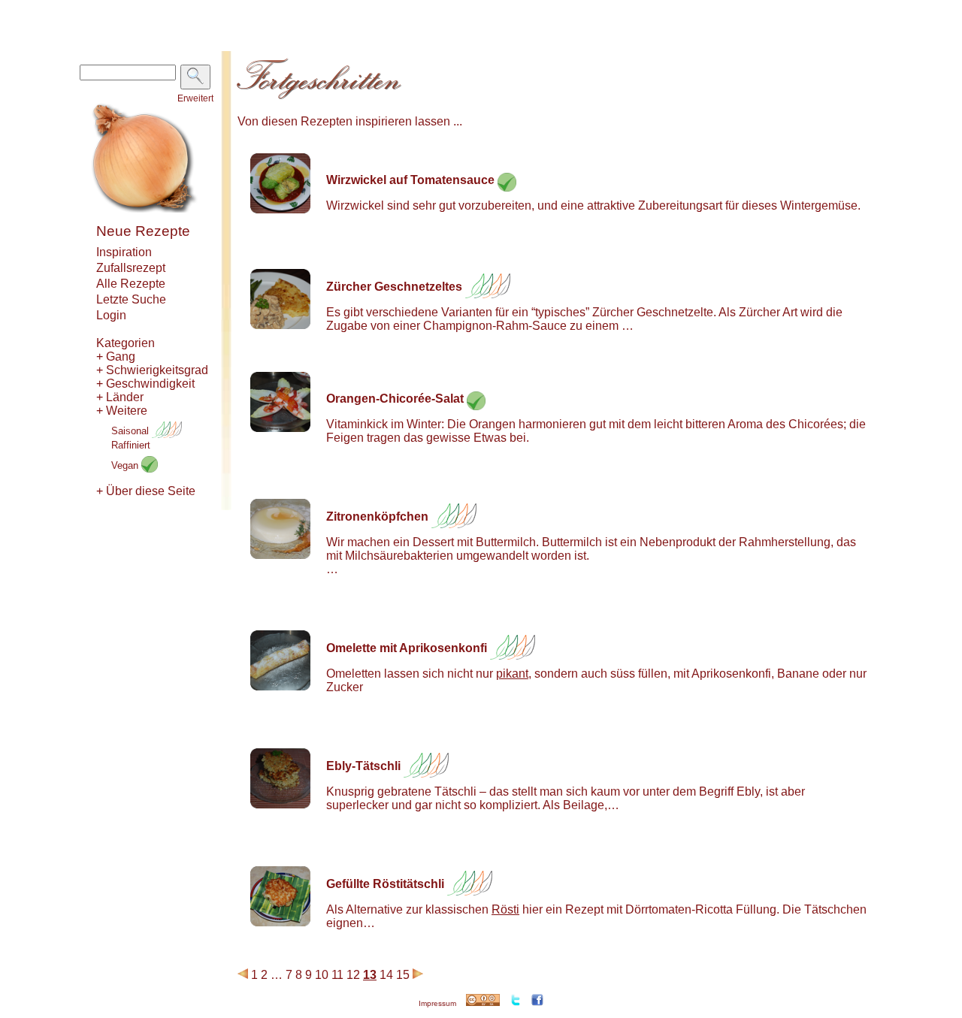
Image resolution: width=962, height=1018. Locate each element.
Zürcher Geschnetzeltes (394, 286)
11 (337, 974)
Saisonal (131, 431)
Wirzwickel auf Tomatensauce (410, 180)
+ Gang (115, 356)
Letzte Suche (131, 299)
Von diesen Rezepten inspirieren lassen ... (349, 121)
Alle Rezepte (130, 283)
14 (386, 974)
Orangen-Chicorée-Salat (395, 398)
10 (321, 974)
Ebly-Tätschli (363, 766)
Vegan (126, 465)
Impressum (437, 1003)
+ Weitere (121, 410)
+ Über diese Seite (145, 491)
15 (403, 974)
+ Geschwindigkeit (145, 383)
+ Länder (120, 397)
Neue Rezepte (143, 231)
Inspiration (124, 252)
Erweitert (195, 98)
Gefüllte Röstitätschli (385, 884)
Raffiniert (130, 445)
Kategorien (125, 343)
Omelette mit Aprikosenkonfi (406, 648)
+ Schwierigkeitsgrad (152, 370)
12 (353, 974)
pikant (512, 673)
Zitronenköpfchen (377, 516)
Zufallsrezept (130, 267)
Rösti (505, 909)
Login (111, 315)
